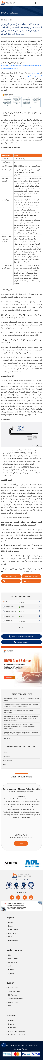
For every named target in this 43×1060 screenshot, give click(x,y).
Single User (9, 606)
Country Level (13, 940)
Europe (10, 926)
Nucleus (11, 1020)
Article (5, 752)
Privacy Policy (13, 1002)
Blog (4, 765)
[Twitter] (18, 897)
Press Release (13, 959)
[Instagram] (31, 897)
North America (13, 929)
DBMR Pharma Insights (16, 1031)
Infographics (6, 756)
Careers (11, 969)
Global (10, 922)
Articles (10, 966)
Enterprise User (11, 602)
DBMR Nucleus (11, 621)
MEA (10, 937)
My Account (12, 995)
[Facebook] (25, 897)
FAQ (9, 1006)
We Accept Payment (21, 1049)
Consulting (12, 1028)
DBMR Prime (10, 616)
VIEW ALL (8, 738)
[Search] (37, 3)
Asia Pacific (12, 933)
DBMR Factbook (11, 611)
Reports (11, 1024)
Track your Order (14, 991)
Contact (11, 973)
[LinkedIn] (12, 897)
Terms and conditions (15, 998)
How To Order (13, 988)
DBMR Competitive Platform (18, 1035)
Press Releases (7, 760)
